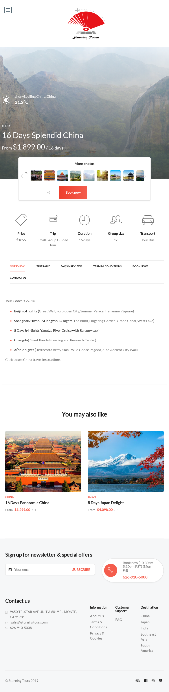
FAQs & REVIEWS (71, 266)
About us (97, 616)
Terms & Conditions (107, 266)
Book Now (140, 266)
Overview (17, 266)
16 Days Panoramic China (27, 502)
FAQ (118, 619)
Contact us (18, 277)
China (145, 616)
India (144, 628)
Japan (145, 622)
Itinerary (43, 266)
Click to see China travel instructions (33, 359)
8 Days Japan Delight (106, 502)
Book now (73, 192)
